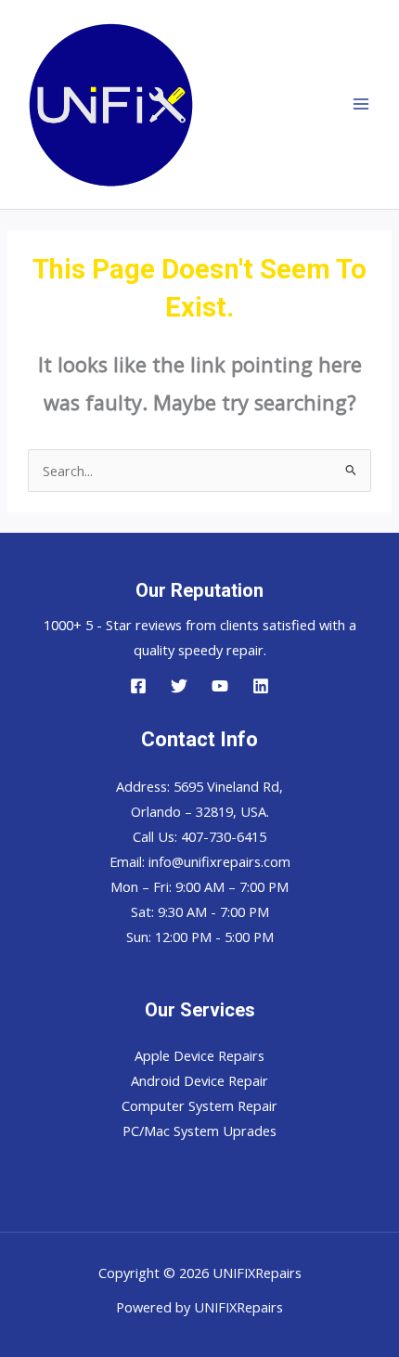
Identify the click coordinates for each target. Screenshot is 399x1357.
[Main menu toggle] (360, 104)
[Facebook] (138, 686)
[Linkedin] (260, 686)
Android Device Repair (199, 1080)
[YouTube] (220, 686)
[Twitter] (179, 686)
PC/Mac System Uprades (199, 1130)
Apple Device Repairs (199, 1055)
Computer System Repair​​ (199, 1105)
